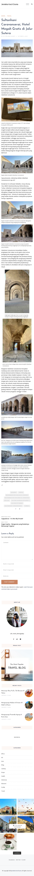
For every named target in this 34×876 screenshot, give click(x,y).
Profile (3, 787)
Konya (21, 492)
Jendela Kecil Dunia (9, 4)
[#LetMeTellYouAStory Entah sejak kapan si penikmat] (8, 842)
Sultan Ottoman (17, 503)
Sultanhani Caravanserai (13, 506)
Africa (3, 754)
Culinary (3, 768)
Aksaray (13, 492)
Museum (3, 783)
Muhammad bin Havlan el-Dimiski (17, 495)
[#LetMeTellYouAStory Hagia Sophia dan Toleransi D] (8, 807)
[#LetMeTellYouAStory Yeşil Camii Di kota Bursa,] (8, 824)
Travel (9, 16)
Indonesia (4, 780)
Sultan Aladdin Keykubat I (21, 500)
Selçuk (6, 500)
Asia (2, 761)
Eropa (3, 16)
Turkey (26, 506)
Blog (2, 765)
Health (3, 776)
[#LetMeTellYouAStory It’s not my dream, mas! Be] (25, 807)
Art (2, 757)
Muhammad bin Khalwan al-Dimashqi (17, 498)
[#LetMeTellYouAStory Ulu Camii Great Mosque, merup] (25, 824)
